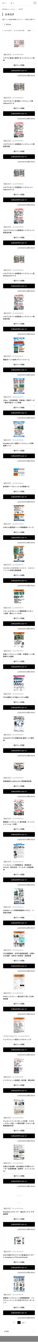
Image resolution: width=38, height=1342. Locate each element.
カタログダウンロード (19, 70)
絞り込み (8, 24)
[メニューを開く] (35, 3)
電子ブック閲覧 (19, 65)
